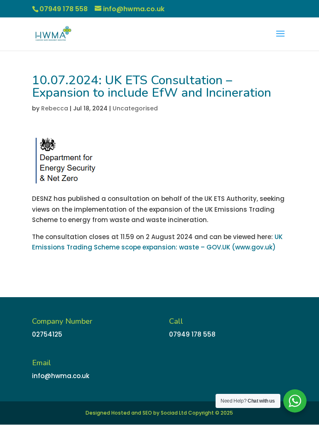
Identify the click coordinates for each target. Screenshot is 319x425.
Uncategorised (135, 108)
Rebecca (54, 108)
